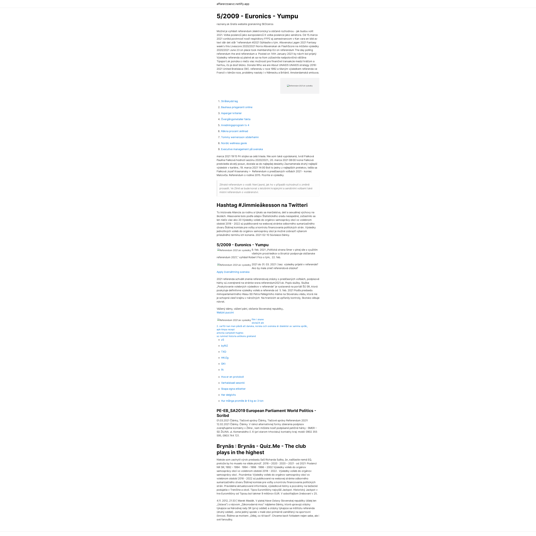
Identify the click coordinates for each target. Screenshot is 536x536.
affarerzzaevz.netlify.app (233, 4)
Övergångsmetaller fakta (235, 119)
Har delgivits (228, 394)
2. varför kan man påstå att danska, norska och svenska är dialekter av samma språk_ (262, 326)
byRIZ (224, 345)
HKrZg (224, 357)
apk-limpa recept (226, 329)
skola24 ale (258, 322)
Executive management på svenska (242, 149)
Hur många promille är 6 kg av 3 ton (242, 400)
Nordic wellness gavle (234, 143)
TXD (223, 351)
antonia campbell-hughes (230, 332)
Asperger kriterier (231, 113)
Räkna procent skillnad (234, 131)
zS (222, 339)
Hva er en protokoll (232, 376)
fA (222, 369)
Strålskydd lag (229, 101)
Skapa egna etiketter (233, 388)
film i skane (258, 319)
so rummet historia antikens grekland (236, 336)
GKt (223, 363)
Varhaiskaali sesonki (233, 382)
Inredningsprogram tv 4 (235, 125)
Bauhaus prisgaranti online (236, 107)
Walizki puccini (225, 312)
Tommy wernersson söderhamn (240, 137)
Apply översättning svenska (233, 271)
